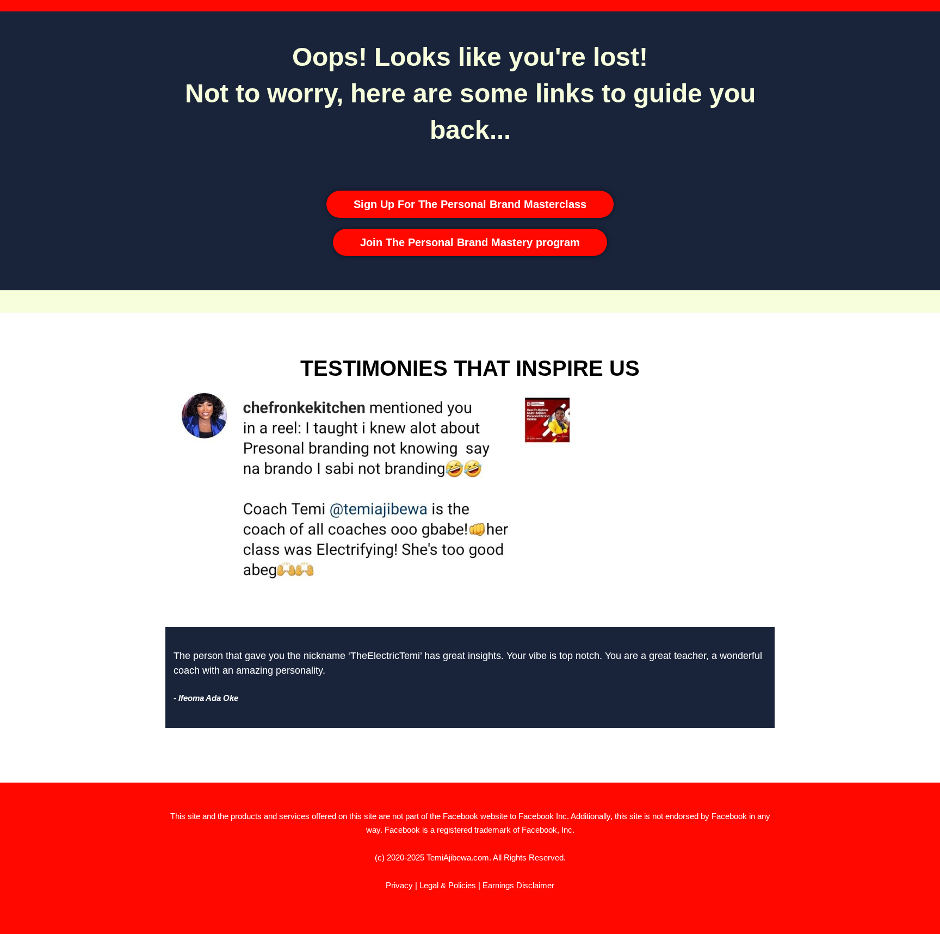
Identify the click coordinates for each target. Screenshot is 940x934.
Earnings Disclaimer (518, 885)
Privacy (399, 885)
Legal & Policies (447, 885)
